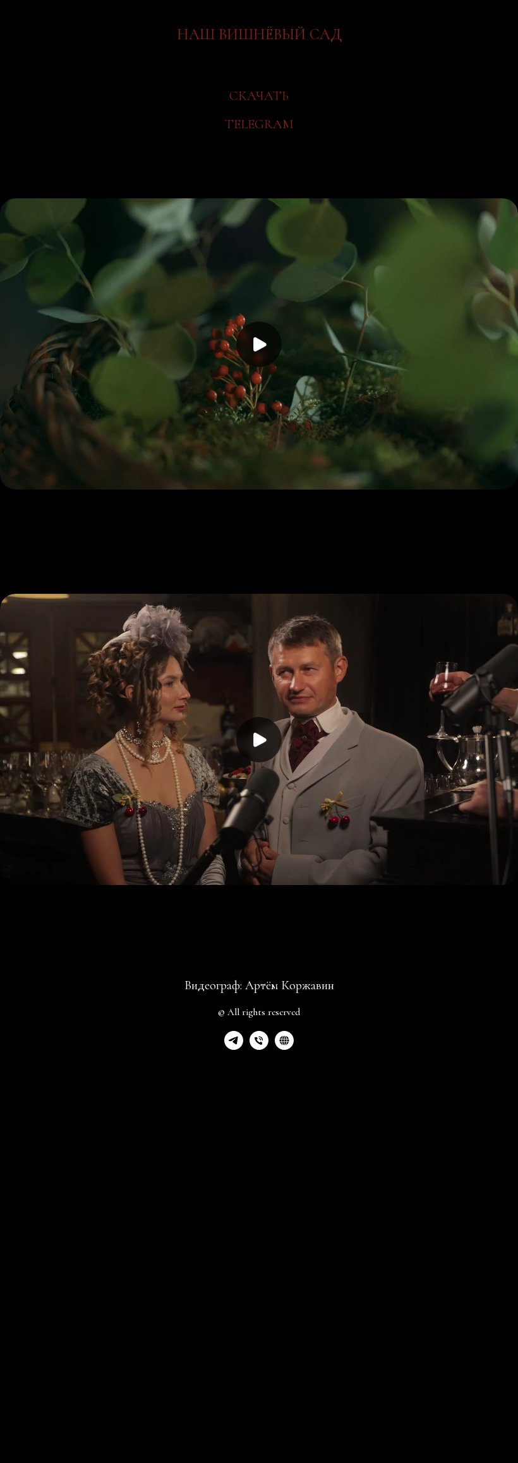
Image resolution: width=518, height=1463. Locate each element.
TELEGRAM (259, 124)
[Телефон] (259, 1046)
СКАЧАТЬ (259, 96)
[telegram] (233, 1046)
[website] (284, 1046)
